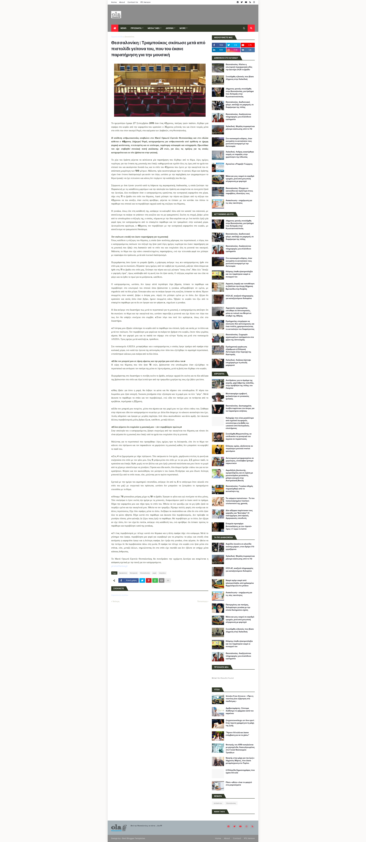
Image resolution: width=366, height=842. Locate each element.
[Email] (161, 580)
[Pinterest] (149, 580)
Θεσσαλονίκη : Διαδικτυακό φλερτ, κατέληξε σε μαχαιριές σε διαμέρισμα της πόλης (240, 105)
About (122, 2)
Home (114, 2)
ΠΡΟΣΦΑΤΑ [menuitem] (136, 28)
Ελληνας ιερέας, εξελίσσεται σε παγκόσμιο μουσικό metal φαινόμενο (239, 448)
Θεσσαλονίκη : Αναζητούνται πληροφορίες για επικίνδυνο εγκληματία (238, 117)
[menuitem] (114, 28)
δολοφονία (133, 573)
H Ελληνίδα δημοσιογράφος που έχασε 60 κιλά (240, 771)
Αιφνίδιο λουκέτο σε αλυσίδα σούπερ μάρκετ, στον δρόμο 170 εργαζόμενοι (240, 546)
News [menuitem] (123, 28)
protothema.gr (119, 565)
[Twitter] (142, 580)
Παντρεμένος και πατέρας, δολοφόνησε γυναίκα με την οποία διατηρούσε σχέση (238, 607)
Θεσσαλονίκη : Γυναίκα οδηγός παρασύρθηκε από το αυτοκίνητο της (239, 489)
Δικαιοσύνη (129, 36)
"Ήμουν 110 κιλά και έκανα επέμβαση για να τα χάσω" (237, 733)
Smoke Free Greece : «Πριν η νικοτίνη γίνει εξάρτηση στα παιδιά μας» (239, 699)
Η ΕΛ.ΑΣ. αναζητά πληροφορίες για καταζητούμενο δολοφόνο (239, 297)
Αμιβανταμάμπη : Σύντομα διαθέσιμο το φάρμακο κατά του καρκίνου (240, 711)
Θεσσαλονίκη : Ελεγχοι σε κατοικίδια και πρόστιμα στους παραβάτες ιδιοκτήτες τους (239, 191)
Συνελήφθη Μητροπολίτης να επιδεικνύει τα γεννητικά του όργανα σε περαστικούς (238, 436)
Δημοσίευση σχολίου (119, 595)
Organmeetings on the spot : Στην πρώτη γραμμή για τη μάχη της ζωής (240, 723)
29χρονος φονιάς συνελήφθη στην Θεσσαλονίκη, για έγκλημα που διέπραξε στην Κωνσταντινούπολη (240, 93)
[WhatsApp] (155, 580)
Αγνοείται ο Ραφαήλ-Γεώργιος (239, 164)
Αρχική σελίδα (117, 36)
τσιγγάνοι (162, 573)
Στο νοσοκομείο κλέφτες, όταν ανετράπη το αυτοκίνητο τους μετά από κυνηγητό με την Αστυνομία (239, 142)
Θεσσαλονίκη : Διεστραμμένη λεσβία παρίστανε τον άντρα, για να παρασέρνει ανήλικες (240, 408)
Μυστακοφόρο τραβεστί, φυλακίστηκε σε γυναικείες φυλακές (237, 396)
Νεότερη (116, 601)
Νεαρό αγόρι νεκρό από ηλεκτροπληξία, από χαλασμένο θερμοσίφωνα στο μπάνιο (240, 583)
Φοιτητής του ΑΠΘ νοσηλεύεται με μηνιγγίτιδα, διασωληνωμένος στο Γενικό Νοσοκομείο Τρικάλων (240, 748)
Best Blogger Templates (133, 838)
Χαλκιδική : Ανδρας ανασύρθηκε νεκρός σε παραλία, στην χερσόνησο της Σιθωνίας (240, 154)
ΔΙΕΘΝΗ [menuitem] (169, 28)
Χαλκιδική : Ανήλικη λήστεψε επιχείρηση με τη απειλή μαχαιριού (238, 363)
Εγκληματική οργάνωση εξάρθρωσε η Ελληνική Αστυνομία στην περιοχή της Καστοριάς (238, 350)
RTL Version (146, 2)
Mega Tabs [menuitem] (154, 28)
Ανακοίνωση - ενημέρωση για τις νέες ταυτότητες (239, 201)
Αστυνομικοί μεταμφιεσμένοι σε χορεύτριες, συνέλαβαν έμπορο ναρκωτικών (240, 461)
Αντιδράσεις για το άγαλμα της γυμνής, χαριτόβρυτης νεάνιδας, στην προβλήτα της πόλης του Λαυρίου (240, 384)
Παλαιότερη (202, 601)
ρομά (154, 573)
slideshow (218, 803)
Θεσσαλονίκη (145, 573)
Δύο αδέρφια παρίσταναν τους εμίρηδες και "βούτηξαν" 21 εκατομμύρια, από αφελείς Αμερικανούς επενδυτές (239, 514)
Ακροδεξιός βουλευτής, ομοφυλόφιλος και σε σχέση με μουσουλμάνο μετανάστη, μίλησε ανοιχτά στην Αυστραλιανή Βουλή (239, 475)
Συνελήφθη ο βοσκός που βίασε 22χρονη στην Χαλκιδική (240, 78)
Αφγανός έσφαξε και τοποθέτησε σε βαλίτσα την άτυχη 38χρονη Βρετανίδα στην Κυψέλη (240, 286)
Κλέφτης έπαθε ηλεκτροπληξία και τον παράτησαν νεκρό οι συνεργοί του (239, 274)
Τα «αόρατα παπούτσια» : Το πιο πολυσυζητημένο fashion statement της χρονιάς (240, 501)
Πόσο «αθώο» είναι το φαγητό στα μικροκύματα (239, 783)
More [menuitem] (183, 28)
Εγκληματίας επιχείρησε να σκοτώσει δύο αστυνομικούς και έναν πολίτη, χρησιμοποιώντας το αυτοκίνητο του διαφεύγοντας (240, 325)
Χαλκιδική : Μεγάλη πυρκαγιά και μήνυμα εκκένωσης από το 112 (240, 127)
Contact (237, 838)
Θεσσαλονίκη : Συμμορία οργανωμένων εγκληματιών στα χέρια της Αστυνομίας (240, 337)
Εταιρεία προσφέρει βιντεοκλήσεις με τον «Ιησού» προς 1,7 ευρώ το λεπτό (239, 526)
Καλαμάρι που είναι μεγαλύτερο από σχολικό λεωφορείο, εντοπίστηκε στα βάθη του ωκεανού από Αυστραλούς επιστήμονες (240, 423)
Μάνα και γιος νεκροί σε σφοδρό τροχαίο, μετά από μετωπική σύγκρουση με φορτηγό (240, 179)
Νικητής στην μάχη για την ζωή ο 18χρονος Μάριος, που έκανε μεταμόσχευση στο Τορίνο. (240, 760)
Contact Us (133, 2)
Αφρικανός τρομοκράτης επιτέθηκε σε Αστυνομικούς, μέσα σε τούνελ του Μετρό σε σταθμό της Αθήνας (238, 312)
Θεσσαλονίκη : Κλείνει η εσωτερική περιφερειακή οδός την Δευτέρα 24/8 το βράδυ (239, 67)
